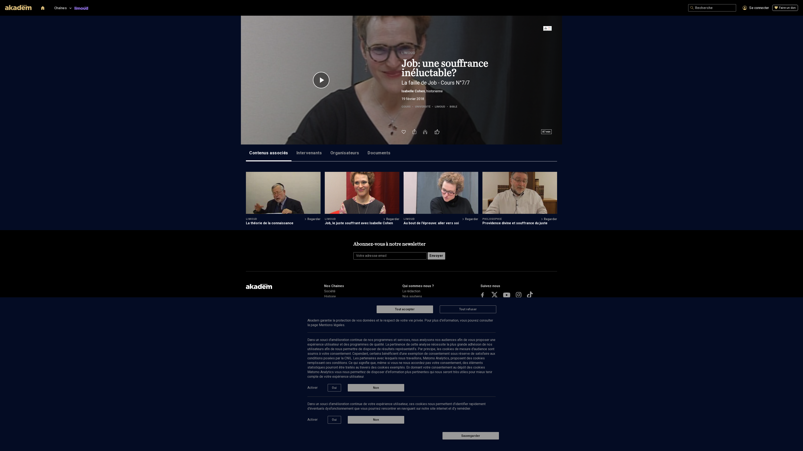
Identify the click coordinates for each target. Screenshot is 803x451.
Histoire (330, 296)
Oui (334, 387)
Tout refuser (468, 309)
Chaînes (60, 8)
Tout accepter (405, 309)
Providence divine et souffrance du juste (514, 223)
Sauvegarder (470, 435)
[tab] (269, 152)
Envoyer (436, 256)
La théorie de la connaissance (269, 223)
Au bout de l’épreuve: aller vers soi (431, 223)
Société (329, 291)
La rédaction (411, 291)
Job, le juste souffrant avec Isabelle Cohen (359, 223)
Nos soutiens (412, 296)
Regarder (314, 219)
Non (376, 387)
